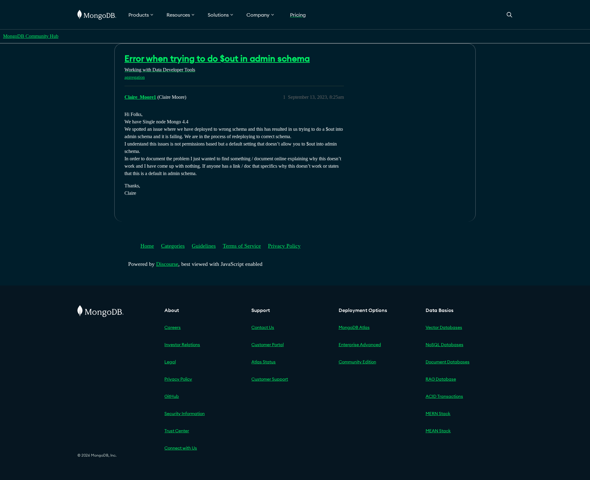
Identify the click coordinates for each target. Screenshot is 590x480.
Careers (172, 327)
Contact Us (262, 327)
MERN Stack (438, 413)
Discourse (167, 264)
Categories (173, 246)
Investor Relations (182, 344)
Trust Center (176, 431)
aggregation (134, 77)
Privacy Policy (284, 246)
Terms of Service (242, 246)
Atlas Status (263, 362)
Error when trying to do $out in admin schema (217, 58)
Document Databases (448, 362)
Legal (170, 362)
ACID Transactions (444, 396)
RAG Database (441, 379)
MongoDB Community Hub (30, 36)
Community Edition (357, 362)
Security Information (184, 413)
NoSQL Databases (444, 344)
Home (147, 246)
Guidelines (204, 246)
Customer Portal (267, 344)
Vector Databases (444, 327)
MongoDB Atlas (354, 327)
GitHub (171, 396)
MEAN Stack (438, 431)
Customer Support (269, 379)
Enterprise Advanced (360, 344)
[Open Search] (509, 14)
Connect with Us (180, 448)
